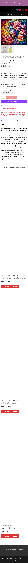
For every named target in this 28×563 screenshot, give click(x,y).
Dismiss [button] (19, 4)
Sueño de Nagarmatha (8, 528)
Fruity (20, 112)
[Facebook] (17, 10)
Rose (13, 114)
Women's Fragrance (11, 110)
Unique (21, 115)
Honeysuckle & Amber (8, 403)
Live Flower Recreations (12, 108)
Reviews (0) (5, 124)
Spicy (14, 115)
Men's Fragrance (7, 525)
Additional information (16, 121)
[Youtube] (20, 10)
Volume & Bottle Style (6, 90)
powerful (3, 114)
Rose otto (17, 114)
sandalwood (23, 114)
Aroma (13, 112)
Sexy (7, 115)
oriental (23, 112)
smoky (10, 115)
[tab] (4, 121)
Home (2, 56)
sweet (17, 115)
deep (17, 112)
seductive (3, 115)
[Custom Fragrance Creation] (26, 61)
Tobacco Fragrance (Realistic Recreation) (14, 278)
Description (4, 121)
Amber (10, 112)
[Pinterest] (26, 10)
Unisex (25, 115)
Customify (13, 560)
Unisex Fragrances (10, 56)
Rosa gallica (8, 114)
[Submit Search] (21, 14)
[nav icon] (4, 14)
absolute (6, 112)
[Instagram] (23, 10)
